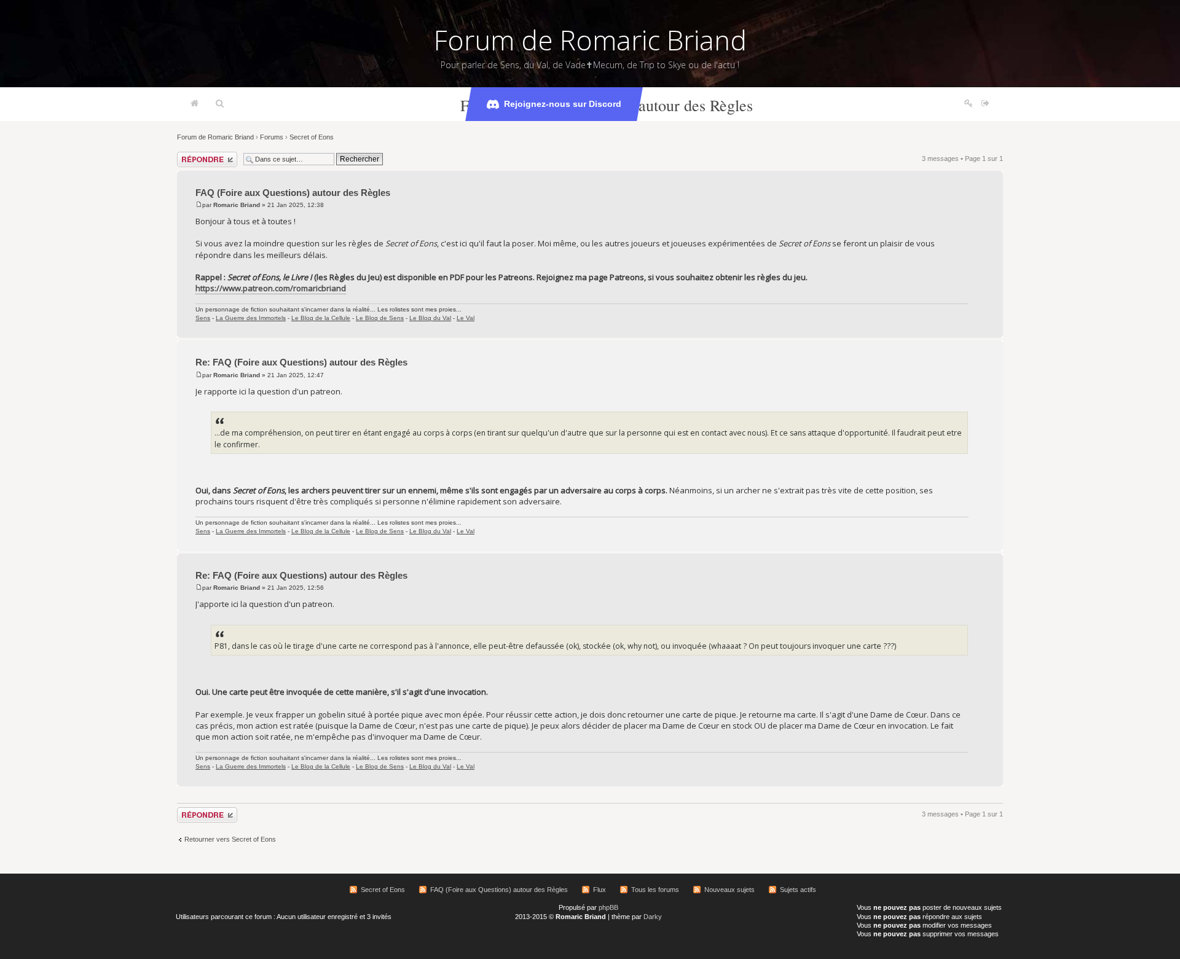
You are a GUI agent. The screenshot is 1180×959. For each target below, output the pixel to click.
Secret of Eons (311, 137)
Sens (202, 318)
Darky (652, 916)
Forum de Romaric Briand (590, 40)
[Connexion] (985, 104)
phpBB (608, 907)
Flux (599, 889)
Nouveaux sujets (729, 889)
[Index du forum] (195, 104)
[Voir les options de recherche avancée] (220, 104)
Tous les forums (655, 889)
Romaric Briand (236, 205)
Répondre (191, 155)
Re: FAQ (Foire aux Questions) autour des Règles (301, 362)
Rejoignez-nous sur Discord (562, 104)
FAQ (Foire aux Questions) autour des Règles (292, 192)
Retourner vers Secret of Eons (230, 839)
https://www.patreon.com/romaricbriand (270, 288)
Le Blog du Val (430, 318)
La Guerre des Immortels (251, 318)
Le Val (465, 318)
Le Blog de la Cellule (320, 318)
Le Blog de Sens (380, 318)
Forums (271, 137)
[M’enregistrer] (968, 104)
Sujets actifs (798, 889)
